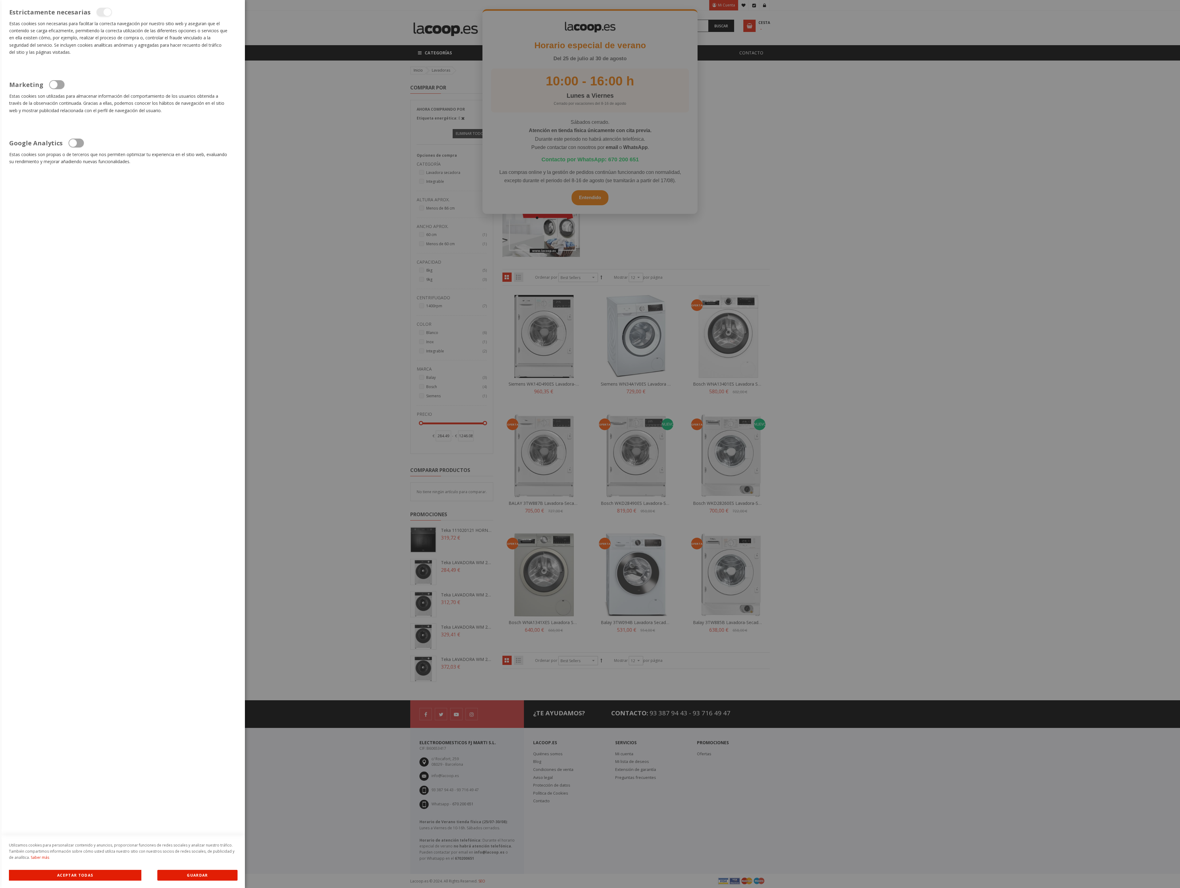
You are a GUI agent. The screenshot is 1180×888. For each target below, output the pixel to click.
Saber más (40, 857)
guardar (197, 875)
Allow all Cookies (75, 875)
